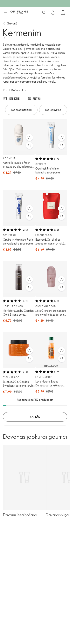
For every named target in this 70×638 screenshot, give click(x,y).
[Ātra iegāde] (29, 145)
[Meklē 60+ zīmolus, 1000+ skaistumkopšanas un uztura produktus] (44, 12)
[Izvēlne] (5, 12)
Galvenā (12, 23)
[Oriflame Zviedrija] (19, 12)
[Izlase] (29, 137)
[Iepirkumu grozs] (63, 12)
